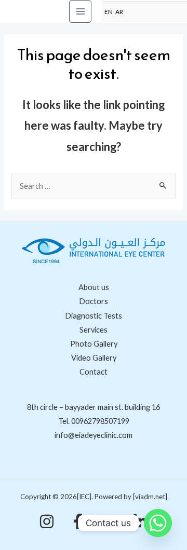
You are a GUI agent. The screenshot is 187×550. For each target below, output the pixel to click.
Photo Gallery (93, 343)
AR (119, 11)
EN (108, 11)
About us (93, 287)
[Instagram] (47, 521)
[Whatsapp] (158, 523)
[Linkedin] (140, 521)
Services (93, 329)
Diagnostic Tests (93, 315)
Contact (93, 371)
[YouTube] (109, 521)
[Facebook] (78, 521)
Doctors (93, 301)
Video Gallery (93, 357)
